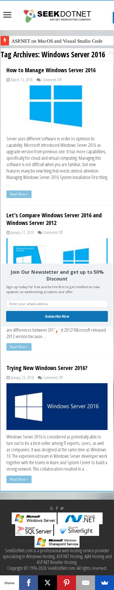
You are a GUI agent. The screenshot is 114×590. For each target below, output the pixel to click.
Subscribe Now (57, 316)
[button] (57, 275)
